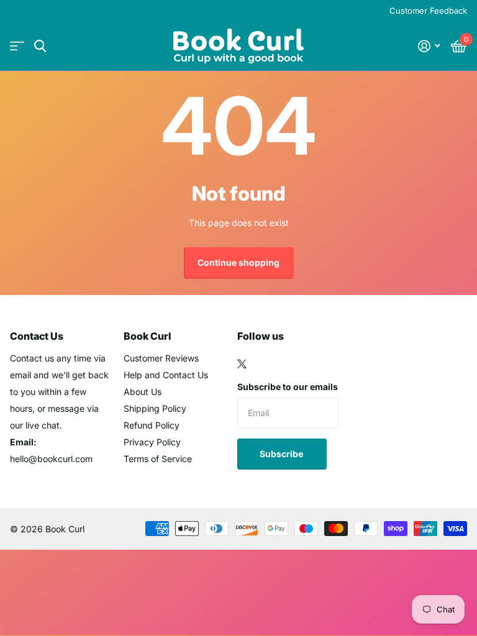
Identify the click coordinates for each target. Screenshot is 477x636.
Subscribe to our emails (287, 386)
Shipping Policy (155, 408)
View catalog (17, 46)
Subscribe (282, 453)
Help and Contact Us (166, 375)
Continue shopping (238, 262)
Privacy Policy (152, 442)
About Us (142, 391)
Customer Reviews (161, 358)
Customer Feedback (428, 11)
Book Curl (147, 336)
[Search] (40, 46)
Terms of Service (158, 458)
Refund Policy (151, 425)
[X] (242, 364)
